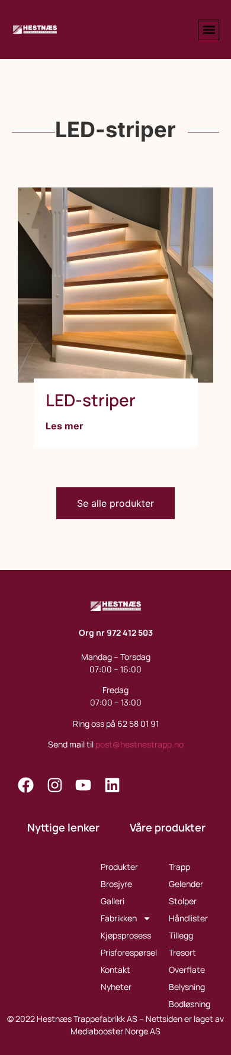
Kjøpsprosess (126, 935)
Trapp (179, 866)
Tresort (182, 952)
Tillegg (181, 935)
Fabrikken (119, 918)
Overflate (187, 969)
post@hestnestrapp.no (139, 744)
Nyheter (116, 986)
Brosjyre (116, 883)
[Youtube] (83, 785)
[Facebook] (26, 785)
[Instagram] (54, 785)
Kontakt (115, 969)
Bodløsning (189, 1003)
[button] (208, 30)
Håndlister (188, 918)
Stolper (183, 901)
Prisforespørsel (129, 952)
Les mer (65, 426)
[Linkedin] (112, 785)
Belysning (187, 986)
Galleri (112, 901)
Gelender (186, 883)
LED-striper (91, 400)
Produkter (119, 866)
